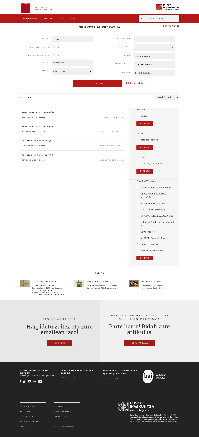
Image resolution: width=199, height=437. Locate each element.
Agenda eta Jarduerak (30, 421)
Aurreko (54, 19)
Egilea (126, 55)
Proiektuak (25, 411)
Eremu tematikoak (28, 407)
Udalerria (124, 47)
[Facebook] (20, 381)
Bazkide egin (67, 378)
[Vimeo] (40, 381)
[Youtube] (29, 381)
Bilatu (99, 83)
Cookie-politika (60, 416)
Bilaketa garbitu (135, 83)
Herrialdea (123, 38)
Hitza (45, 38)
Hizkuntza (124, 72)
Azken (30, 19)
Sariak (23, 426)
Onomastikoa (122, 64)
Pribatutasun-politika (63, 411)
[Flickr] (34, 381)
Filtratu (145, 123)
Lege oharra (59, 407)
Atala (45, 71)
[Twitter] (24, 381)
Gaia (45, 62)
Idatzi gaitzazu (109, 379)
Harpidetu (75, 19)
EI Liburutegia (26, 416)
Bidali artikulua (139, 343)
